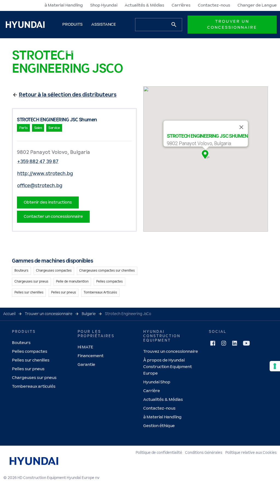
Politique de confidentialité (159, 453)
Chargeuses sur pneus (34, 377)
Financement (91, 356)
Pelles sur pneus (28, 369)
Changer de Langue (257, 5)
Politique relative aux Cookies (251, 453)
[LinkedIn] (234, 343)
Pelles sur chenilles (30, 360)
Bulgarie (89, 314)
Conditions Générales (203, 453)
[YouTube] (246, 343)
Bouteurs (21, 342)
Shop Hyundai (103, 5)
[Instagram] (223, 343)
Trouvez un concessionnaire (170, 351)
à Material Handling (64, 5)
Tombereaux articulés (34, 386)
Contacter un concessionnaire (53, 216)
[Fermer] (241, 127)
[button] (205, 154)
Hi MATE (85, 347)
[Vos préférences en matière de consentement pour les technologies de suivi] (275, 366)
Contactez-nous (214, 5)
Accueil (9, 314)
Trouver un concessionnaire (232, 24)
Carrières (181, 5)
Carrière (151, 391)
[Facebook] (212, 343)
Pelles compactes (29, 351)
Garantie (86, 364)
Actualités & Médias (144, 5)
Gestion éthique (159, 426)
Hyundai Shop (156, 382)
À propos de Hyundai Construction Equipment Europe (167, 367)
